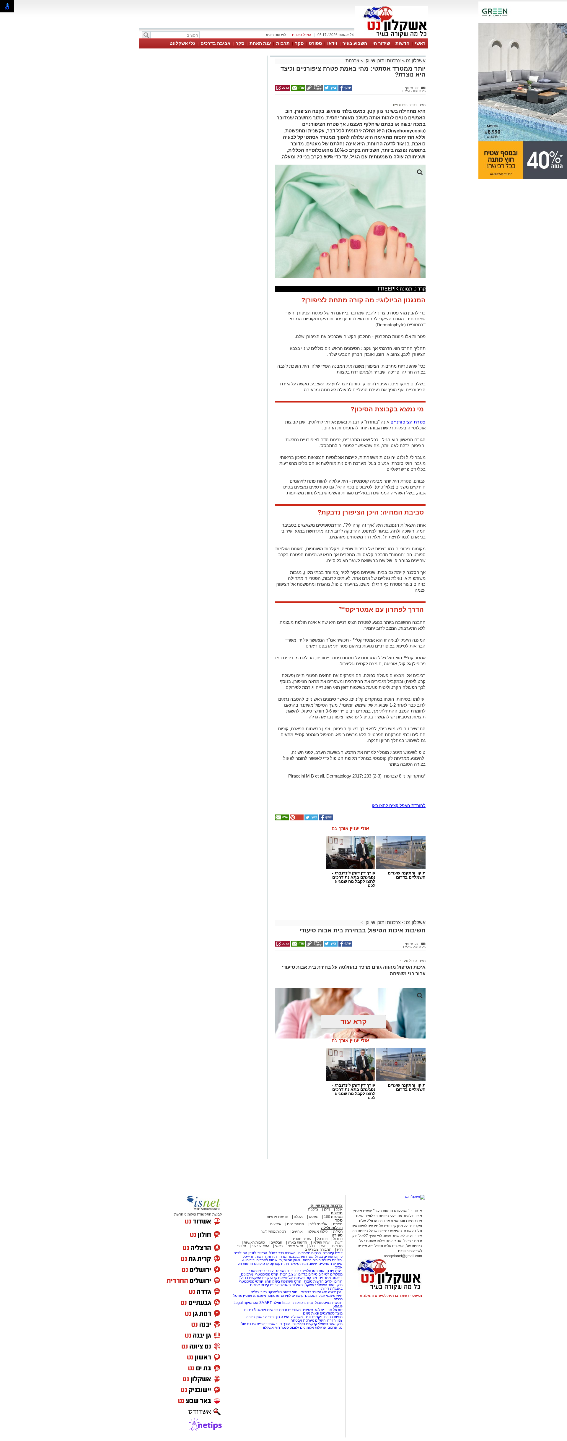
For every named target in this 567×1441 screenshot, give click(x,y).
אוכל (339, 1209)
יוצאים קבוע (279, 1278)
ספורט (315, 43)
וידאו (332, 43)
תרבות (283, 43)
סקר (299, 43)
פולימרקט (275, 1292)
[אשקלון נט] (415, 1197)
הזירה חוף (282, 1317)
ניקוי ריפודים (313, 1317)
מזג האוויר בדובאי (314, 1292)
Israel (286, 1303)
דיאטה (337, 1278)
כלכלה (298, 1217)
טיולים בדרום (307, 1274)
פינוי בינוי (293, 1271)
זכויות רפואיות (303, 1303)
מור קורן (311, 1278)
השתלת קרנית (280, 1285)
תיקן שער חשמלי (330, 1324)
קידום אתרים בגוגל (328, 1257)
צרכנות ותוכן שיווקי (382, 60)
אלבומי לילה (318, 1224)
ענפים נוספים (301, 1239)
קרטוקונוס (261, 1264)
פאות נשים (311, 1313)
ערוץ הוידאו (321, 1242)
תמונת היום (295, 1224)
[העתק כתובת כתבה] (314, 89)
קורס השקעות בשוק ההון (283, 1281)
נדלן (327, 1209)
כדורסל (322, 1239)
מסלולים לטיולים (330, 1274)
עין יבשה (334, 1292)
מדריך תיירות (277, 1257)
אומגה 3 (260, 1310)
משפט (313, 1217)
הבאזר (262, 1253)
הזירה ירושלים (325, 1320)
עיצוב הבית (308, 1264)
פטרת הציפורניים (405, 105)
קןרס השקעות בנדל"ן (254, 1278)
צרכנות (352, 60)
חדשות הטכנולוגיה (315, 1271)
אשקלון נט (415, 60)
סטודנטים (327, 1313)
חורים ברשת (311, 1260)
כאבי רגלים (258, 1292)
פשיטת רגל (296, 1278)
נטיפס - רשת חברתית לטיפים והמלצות (391, 1296)
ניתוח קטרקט (279, 1264)
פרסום (332, 1327)
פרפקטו (273, 1296)
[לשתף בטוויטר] (330, 89)
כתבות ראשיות (254, 1242)
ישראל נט (335, 1310)
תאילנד (297, 1285)
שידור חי (381, 43)
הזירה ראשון (265, 1317)
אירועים (275, 1224)
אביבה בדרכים (215, 43)
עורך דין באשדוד (277, 1324)
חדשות (402, 43)
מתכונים (247, 1274)
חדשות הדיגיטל (254, 1257)
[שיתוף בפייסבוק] (345, 89)
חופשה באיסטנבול (329, 1303)
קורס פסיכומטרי (266, 1274)
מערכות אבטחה (302, 1320)
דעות (339, 1242)
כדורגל (338, 1239)
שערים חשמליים (330, 1264)
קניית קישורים (332, 1253)
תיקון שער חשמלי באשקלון (323, 1285)
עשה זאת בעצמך (300, 1257)
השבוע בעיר (355, 43)
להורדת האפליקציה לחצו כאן (399, 805)
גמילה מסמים (315, 1296)
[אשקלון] (391, 38)
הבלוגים (276, 1242)
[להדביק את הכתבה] (296, 819)
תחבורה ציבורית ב (318, 1249)
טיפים (295, 1264)
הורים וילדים (334, 1281)
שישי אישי (295, 1246)
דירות (325, 1288)
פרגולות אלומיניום (313, 1327)
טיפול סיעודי (408, 961)
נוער (323, 1246)
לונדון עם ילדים (245, 1253)
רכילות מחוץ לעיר (273, 1231)
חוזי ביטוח (290, 1292)
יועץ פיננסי (334, 1296)
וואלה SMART (270, 1303)
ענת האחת (260, 43)
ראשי (420, 43)
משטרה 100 (333, 1217)
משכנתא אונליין (254, 1296)
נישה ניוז (336, 1271)
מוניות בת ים (333, 1317)
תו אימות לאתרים (268, 1260)
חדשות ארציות (277, 1217)
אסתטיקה (251, 1303)
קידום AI (248, 1260)
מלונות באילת (332, 1260)
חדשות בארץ (297, 1242)
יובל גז (319, 1310)
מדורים (337, 1246)
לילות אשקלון (318, 1231)
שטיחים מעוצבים (300, 1310)
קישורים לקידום (292, 1296)
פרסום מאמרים (309, 1253)
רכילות (338, 1231)
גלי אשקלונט (182, 43)
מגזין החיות (292, 1260)
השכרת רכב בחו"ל (282, 1253)
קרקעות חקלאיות (304, 1324)
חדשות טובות (314, 1281)
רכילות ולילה (332, 1228)
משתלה (297, 1317)
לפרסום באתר (275, 35)
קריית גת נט (256, 1324)
